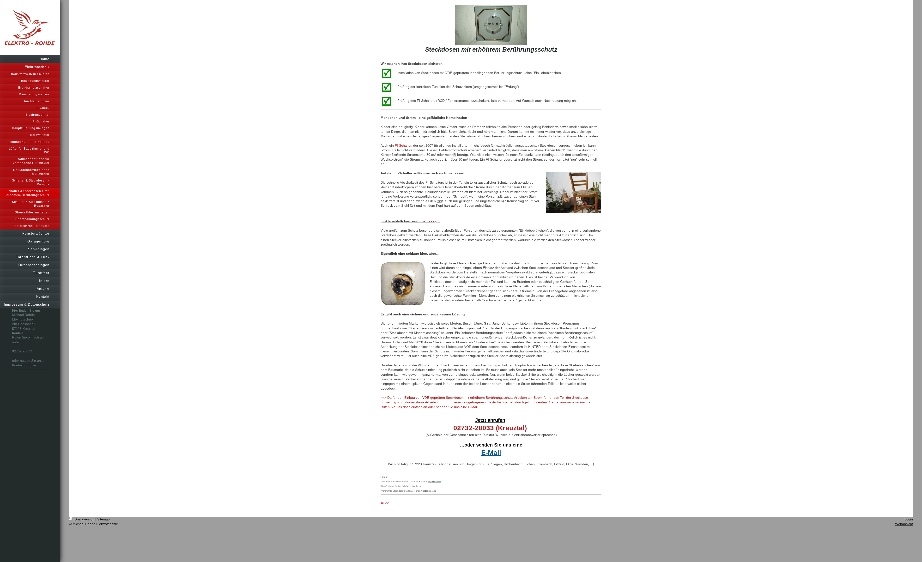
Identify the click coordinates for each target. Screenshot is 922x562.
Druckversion (84, 519)
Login (908, 519)
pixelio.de (416, 486)
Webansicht (904, 524)
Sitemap (103, 519)
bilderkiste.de (434, 481)
